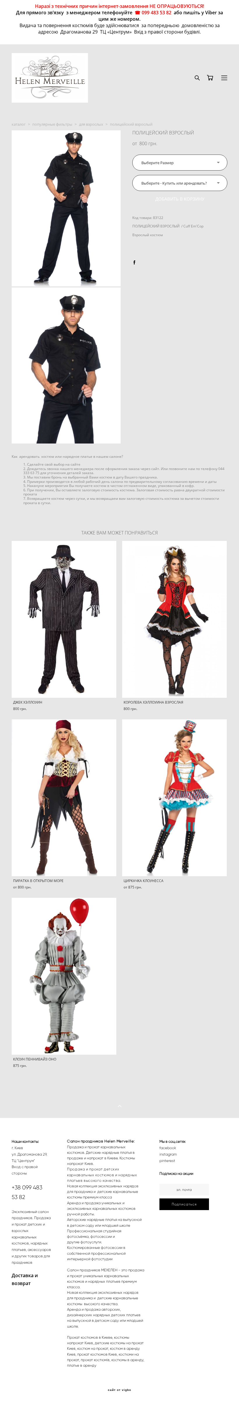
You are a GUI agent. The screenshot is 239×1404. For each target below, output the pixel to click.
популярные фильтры (52, 124)
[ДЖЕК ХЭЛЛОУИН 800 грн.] (64, 619)
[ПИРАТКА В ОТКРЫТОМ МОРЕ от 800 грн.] (64, 797)
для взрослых (91, 124)
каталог (19, 124)
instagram (168, 1154)
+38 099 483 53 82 (27, 1192)
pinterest (167, 1160)
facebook (167, 1148)
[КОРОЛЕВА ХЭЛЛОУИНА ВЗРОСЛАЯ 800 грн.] (174, 619)
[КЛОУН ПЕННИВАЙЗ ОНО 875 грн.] (64, 976)
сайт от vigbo (119, 1390)
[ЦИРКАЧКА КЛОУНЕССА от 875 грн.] (174, 797)
